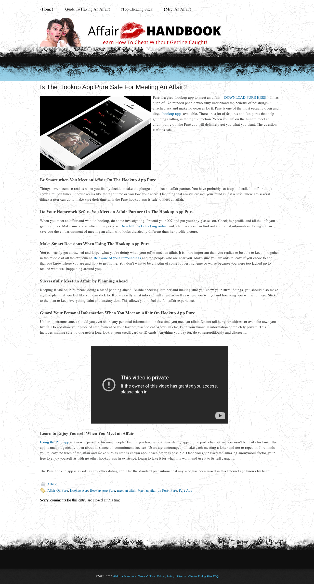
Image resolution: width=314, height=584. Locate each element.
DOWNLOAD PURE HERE (245, 97)
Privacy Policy (165, 576)
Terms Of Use (146, 576)
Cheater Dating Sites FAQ (203, 576)
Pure (173, 490)
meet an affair (126, 490)
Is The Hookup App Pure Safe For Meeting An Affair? (113, 87)
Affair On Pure (57, 490)
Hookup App (79, 490)
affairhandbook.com (124, 576)
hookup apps (172, 113)
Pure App (185, 490)
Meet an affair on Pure (153, 490)
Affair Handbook (130, 32)
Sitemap (181, 576)
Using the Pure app (54, 441)
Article (52, 484)
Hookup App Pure (102, 490)
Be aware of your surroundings (117, 257)
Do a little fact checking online (144, 225)
